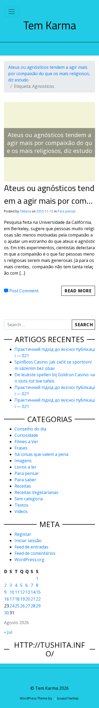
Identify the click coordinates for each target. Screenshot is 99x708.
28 (33, 606)
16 (6, 599)
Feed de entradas (31, 547)
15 (38, 592)
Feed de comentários (35, 553)
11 (17, 592)
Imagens (23, 461)
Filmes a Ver (26, 441)
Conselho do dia (30, 429)
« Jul (8, 632)
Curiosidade (26, 435)
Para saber (25, 480)
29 (38, 606)
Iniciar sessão (28, 540)
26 (22, 606)
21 (33, 599)
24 (12, 606)
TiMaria (25, 211)
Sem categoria (29, 499)
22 (38, 599)
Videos (21, 511)
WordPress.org (29, 559)
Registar (23, 534)
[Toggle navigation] (11, 11)
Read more (78, 291)
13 (27, 592)
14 (33, 592)
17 (12, 599)
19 (22, 599)
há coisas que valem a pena (41, 454)
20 (27, 599)
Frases (21, 448)
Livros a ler (25, 467)
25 (17, 606)
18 (17, 599)
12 (22, 592)
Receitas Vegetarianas (36, 492)
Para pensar (67, 211)
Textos (21, 505)
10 (12, 592)
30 (6, 613)
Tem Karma (49, 25)
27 (27, 606)
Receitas (23, 486)
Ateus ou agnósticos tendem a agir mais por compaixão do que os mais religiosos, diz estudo (49, 73)
